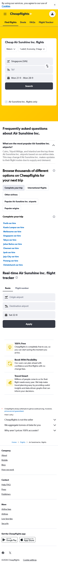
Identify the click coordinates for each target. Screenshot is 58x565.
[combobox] (31, 297)
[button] (54, 4)
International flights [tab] (37, 188)
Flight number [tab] (22, 288)
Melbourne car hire (12, 231)
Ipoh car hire (9, 252)
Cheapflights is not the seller (18, 419)
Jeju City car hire (11, 256)
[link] (10, 553)
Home (14, 442)
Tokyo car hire (9, 240)
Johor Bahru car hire (12, 244)
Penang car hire (10, 261)
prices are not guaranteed (13, 411)
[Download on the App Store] (27, 539)
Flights (22, 442)
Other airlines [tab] (11, 194)
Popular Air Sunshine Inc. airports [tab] (20, 201)
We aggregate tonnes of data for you (22, 425)
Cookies (6, 6)
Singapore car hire (12, 236)
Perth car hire (9, 223)
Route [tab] (8, 288)
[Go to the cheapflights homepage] (21, 13)
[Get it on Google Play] (9, 539)
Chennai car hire (11, 248)
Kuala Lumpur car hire (13, 227)
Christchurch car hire (13, 265)
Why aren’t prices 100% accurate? (21, 430)
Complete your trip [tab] (14, 188)
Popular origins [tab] (12, 208)
